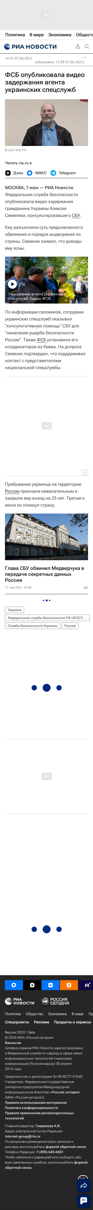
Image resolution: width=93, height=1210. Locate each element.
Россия (70, 626)
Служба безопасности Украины (33, 626)
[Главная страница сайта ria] (30, 47)
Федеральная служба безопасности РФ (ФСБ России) (49, 618)
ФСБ (41, 339)
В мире (78, 1014)
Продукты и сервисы (72, 1022)
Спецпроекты (17, 1022)
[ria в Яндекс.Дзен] (32, 985)
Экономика (57, 1014)
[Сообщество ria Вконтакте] (51, 985)
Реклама (41, 1022)
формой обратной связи (66, 1147)
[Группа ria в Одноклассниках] (69, 985)
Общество (34, 1014)
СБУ (76, 215)
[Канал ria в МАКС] (14, 985)
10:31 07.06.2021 (18, 58)
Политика (13, 1014)
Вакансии (13, 1043)
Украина (14, 610)
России (12, 491)
